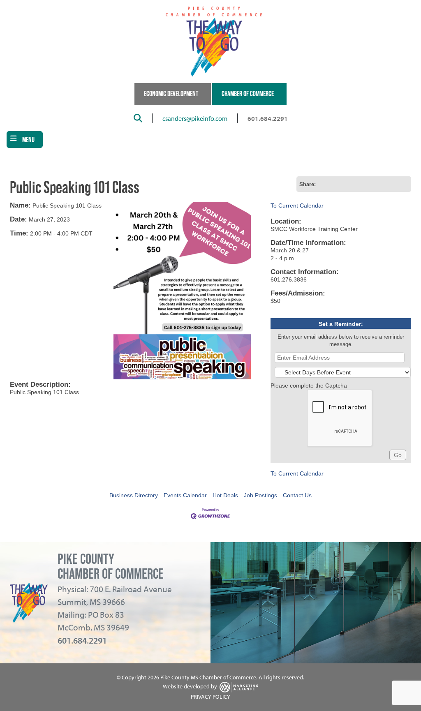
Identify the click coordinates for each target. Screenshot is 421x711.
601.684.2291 (268, 118)
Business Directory (133, 495)
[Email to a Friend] (334, 184)
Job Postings (260, 495)
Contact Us (297, 495)
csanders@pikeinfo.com (194, 118)
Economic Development (171, 94)
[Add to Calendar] (346, 184)
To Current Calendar (297, 205)
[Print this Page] (323, 184)
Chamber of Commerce (248, 94)
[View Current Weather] (357, 184)
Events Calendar (185, 495)
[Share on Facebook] (369, 184)
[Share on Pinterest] (403, 184)
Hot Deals (225, 495)
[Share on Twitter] (380, 184)
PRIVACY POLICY (210, 696)
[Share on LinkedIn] (392, 184)
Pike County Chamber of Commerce (111, 566)
